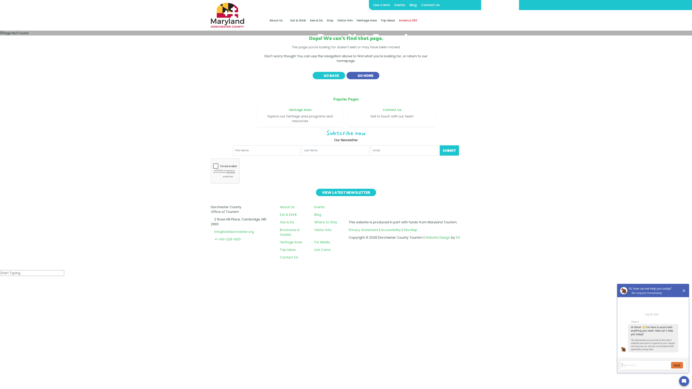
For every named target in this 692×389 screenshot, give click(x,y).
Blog (413, 5)
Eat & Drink (298, 20)
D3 (458, 237)
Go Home (365, 75)
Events (399, 5)
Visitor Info (345, 20)
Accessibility (391, 230)
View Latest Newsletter (346, 192)
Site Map (410, 230)
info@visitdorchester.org (234, 231)
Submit (449, 150)
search (13, 282)
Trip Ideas (388, 20)
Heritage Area (367, 20)
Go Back (331, 75)
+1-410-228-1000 (227, 239)
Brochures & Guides (290, 232)
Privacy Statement (363, 230)
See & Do (316, 20)
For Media (322, 242)
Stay (330, 20)
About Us (276, 20)
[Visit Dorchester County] (227, 15)
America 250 (408, 20)
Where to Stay (325, 222)
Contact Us (430, 5)
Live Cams (381, 5)
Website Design (437, 237)
